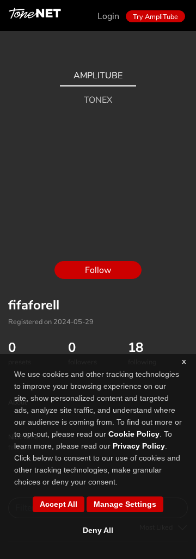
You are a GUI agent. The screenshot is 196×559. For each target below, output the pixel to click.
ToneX (98, 100)
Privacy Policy (139, 446)
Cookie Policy (134, 434)
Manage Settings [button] (125, 504)
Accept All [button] (58, 504)
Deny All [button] (98, 530)
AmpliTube (98, 76)
